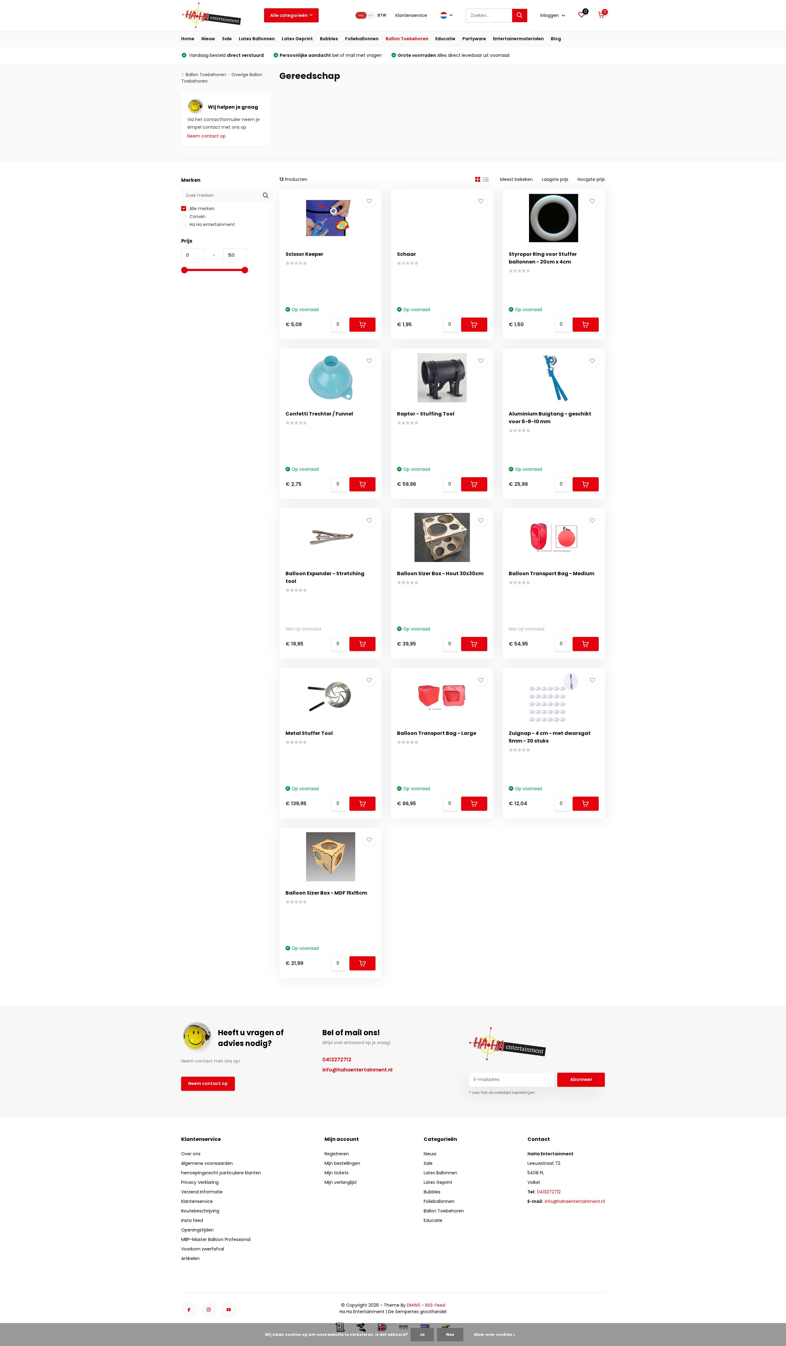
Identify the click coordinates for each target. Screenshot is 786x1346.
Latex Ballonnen (257, 39)
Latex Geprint (297, 39)
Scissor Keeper (304, 254)
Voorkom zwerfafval (202, 1249)
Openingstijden (197, 1230)
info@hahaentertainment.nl (357, 1069)
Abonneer (581, 1079)
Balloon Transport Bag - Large (436, 733)
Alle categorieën (289, 15)
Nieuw (208, 39)
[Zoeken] (519, 15)
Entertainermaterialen (518, 39)
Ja (422, 1334)
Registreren (337, 1154)
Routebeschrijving (200, 1211)
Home (187, 39)
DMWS (413, 1305)
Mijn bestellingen (342, 1163)
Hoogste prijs (591, 179)
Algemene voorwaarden (207, 1163)
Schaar (406, 254)
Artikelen (190, 1258)
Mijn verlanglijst (341, 1182)
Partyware (474, 39)
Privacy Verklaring (200, 1182)
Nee (450, 1334)
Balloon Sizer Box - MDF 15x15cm (326, 892)
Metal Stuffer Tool (309, 733)
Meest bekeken (516, 179)
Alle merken (201, 208)
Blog (556, 39)
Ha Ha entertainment (211, 224)
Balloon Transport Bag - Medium (551, 573)
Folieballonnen (362, 39)
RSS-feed (435, 1305)
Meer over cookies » (494, 1334)
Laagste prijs (555, 179)
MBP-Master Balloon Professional (216, 1239)
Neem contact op (206, 136)
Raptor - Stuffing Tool (425, 413)
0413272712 (336, 1059)
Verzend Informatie (202, 1192)
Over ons (190, 1154)
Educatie (445, 39)
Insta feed (192, 1220)
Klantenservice (411, 15)
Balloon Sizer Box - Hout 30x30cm (440, 573)
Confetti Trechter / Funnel (319, 413)
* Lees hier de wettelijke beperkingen (502, 1092)
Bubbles (329, 39)
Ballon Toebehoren (407, 39)
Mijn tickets (336, 1173)
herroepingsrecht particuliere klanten (221, 1173)
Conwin (196, 216)
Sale (227, 39)
